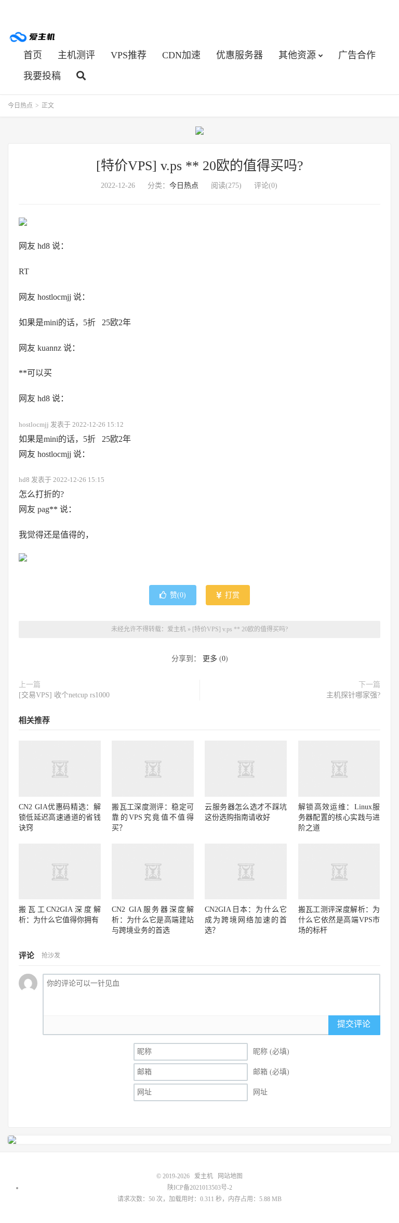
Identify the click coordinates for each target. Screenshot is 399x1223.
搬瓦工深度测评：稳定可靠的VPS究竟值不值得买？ (153, 817)
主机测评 (76, 55)
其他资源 (297, 55)
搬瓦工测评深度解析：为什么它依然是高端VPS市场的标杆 (339, 920)
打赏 (231, 595)
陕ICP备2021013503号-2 (199, 1187)
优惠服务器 (239, 55)
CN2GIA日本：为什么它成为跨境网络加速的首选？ (246, 920)
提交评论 (353, 1024)
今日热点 (20, 105)
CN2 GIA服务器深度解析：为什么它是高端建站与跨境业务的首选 (153, 920)
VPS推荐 (129, 55)
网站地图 (230, 1176)
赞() (178, 595)
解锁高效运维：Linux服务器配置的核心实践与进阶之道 (339, 817)
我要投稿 (42, 76)
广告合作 (357, 55)
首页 (32, 55)
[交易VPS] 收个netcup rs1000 (64, 695)
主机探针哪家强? (353, 695)
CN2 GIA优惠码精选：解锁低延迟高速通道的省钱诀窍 (60, 817)
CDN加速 (181, 55)
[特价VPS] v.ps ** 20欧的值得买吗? (199, 165)
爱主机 (33, 37)
